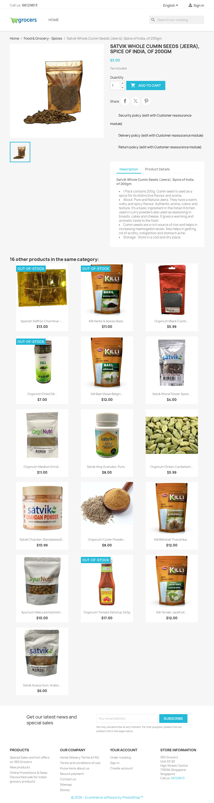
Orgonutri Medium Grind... (42, 467)
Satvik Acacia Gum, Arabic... (42, 685)
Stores (65, 790)
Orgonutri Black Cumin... (171, 321)
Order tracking (120, 757)
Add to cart (146, 85)
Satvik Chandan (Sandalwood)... (42, 539)
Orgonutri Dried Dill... (42, 394)
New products (20, 767)
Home (53, 20)
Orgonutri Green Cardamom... (171, 467)
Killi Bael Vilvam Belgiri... (107, 394)
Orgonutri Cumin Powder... (107, 539)
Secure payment (72, 774)
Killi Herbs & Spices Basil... (107, 321)
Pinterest (146, 101)
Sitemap (66, 785)
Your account (123, 750)
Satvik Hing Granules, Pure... (107, 467)
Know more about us (74, 768)
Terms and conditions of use (80, 763)
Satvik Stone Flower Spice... (171, 394)
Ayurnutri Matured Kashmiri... (42, 612)
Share (125, 101)
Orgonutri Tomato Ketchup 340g (107, 612)
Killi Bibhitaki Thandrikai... (171, 539)
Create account (121, 768)
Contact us (68, 779)
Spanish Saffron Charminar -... (42, 321)
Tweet (135, 101)
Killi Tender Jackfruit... (171, 612)
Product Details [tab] (157, 169)
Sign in (115, 763)
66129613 (29, 5)
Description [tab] (129, 169)
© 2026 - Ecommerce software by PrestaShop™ (107, 797)
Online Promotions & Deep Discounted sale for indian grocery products (28, 777)
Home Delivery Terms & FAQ (79, 757)
